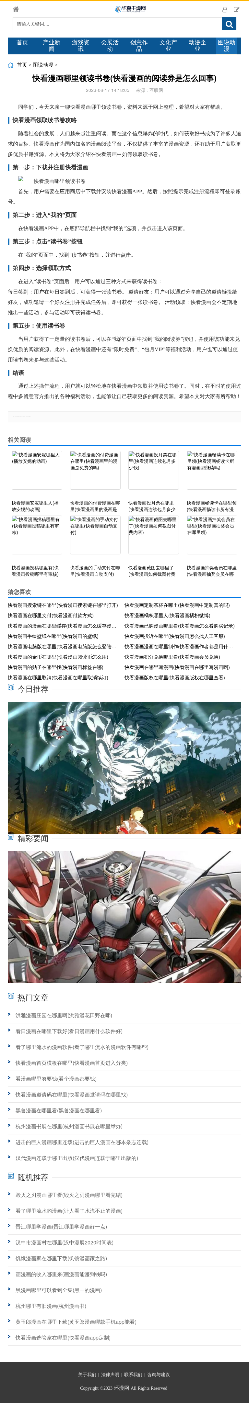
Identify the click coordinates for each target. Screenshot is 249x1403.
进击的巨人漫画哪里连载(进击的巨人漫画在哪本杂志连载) (82, 1142)
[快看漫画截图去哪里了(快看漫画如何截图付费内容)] (153, 538)
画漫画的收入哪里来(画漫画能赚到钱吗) (61, 1274)
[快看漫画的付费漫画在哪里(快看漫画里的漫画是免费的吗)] (95, 473)
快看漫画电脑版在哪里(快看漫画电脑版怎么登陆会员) (64, 646)
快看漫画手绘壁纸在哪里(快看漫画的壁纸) (53, 635)
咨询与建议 (158, 1374)
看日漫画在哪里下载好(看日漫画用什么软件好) (69, 1031)
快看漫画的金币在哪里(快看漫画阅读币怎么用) (58, 656)
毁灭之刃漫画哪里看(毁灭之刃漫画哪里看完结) (69, 1194)
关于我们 (87, 1374)
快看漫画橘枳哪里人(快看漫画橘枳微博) (167, 615)
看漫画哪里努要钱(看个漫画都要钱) (56, 1078)
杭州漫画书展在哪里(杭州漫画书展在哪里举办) (69, 1126)
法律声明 (110, 1374)
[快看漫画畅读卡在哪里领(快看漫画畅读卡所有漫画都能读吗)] (212, 473)
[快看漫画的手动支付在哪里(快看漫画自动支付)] (95, 538)
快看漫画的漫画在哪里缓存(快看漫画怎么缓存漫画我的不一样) (64, 625)
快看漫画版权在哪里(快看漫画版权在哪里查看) (174, 677)
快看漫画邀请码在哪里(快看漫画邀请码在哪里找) (72, 1094)
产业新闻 (51, 45)
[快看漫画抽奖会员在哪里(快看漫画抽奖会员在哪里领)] (212, 538)
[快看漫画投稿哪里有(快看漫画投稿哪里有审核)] (37, 538)
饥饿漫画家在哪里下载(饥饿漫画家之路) (61, 1258)
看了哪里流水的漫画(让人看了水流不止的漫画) (69, 1210)
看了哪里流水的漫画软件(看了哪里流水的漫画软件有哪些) (82, 1047)
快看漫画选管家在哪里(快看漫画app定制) (63, 1337)
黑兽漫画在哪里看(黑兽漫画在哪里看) (59, 1110)
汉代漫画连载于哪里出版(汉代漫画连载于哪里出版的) (77, 1158)
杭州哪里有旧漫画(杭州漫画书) (51, 1305)
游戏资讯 (80, 45)
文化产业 (168, 45)
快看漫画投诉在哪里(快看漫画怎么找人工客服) (174, 635)
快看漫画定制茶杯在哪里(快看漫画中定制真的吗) (177, 604)
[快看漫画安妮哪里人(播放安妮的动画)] (37, 473)
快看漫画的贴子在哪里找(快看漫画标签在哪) (55, 666)
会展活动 (110, 45)
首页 (22, 42)
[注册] (237, 9)
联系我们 (133, 1374)
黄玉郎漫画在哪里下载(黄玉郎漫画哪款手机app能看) (76, 1321)
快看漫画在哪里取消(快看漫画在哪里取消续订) (58, 677)
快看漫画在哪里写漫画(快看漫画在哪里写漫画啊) (177, 666)
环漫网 (121, 1388)
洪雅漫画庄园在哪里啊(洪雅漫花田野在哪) (64, 1015)
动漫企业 (197, 45)
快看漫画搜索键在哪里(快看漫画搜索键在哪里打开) (63, 604)
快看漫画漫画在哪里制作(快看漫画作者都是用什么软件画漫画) (180, 646)
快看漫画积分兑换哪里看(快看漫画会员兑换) (172, 656)
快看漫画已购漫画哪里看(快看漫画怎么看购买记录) (179, 625)
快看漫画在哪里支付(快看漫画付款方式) (51, 615)
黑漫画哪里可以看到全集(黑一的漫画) (59, 1290)
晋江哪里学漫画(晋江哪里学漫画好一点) (61, 1226)
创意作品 (139, 45)
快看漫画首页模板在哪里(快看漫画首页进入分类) (72, 1062)
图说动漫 (226, 45)
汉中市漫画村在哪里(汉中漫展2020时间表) (64, 1242)
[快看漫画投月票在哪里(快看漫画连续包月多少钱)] (153, 473)
